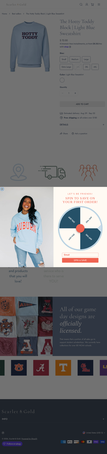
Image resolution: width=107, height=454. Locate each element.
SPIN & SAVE (80, 260)
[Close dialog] (2, 189)
